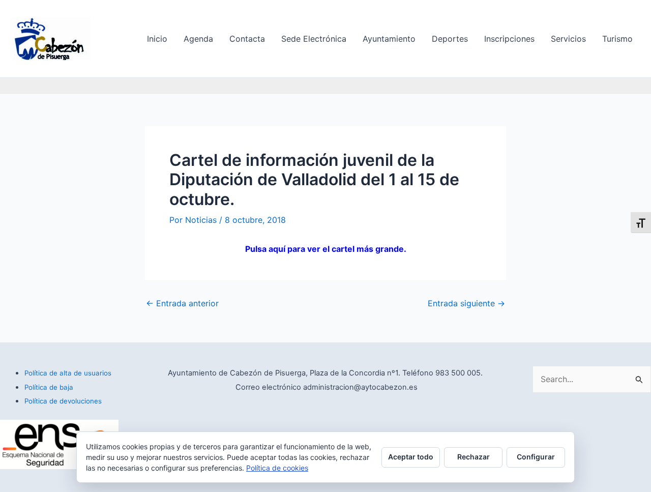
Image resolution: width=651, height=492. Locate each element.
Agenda (198, 39)
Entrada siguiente (466, 303)
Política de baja (48, 387)
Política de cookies (277, 468)
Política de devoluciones (63, 401)
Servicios (568, 39)
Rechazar (473, 456)
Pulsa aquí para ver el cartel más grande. (325, 249)
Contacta (247, 39)
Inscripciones (509, 39)
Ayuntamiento (389, 39)
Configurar (536, 456)
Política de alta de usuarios (67, 373)
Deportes (450, 39)
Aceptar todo (410, 456)
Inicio (157, 39)
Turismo (617, 39)
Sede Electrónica (313, 39)
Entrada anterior (182, 303)
